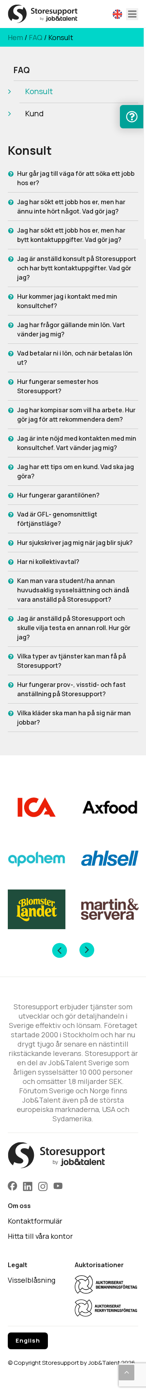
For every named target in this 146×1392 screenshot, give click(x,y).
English (28, 1340)
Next (87, 950)
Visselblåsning (31, 1280)
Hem (15, 37)
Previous (59, 950)
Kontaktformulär (35, 1221)
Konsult (39, 91)
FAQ (35, 37)
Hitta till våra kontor (40, 1236)
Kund (34, 113)
